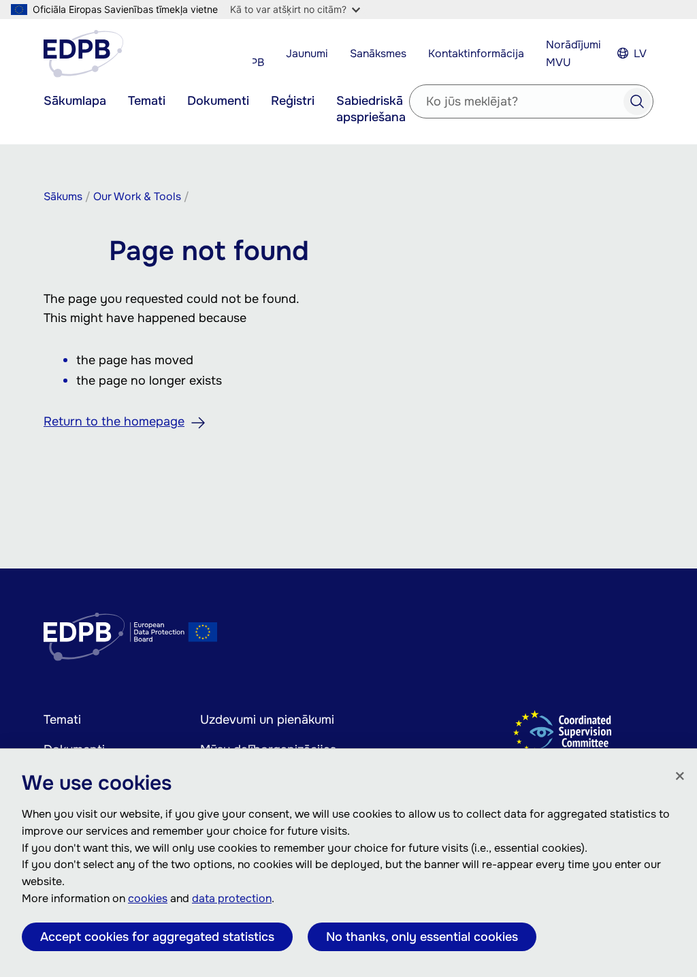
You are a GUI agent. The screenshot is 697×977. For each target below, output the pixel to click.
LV (640, 53)
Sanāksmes (378, 53)
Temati (146, 100)
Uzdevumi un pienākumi (267, 719)
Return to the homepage (114, 421)
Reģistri (292, 100)
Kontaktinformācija (476, 53)
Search (637, 101)
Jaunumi (307, 53)
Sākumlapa (75, 100)
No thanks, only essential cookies (422, 936)
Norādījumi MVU (573, 53)
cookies (147, 898)
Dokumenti (218, 100)
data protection (232, 898)
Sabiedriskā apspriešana (371, 109)
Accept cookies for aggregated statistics (157, 936)
